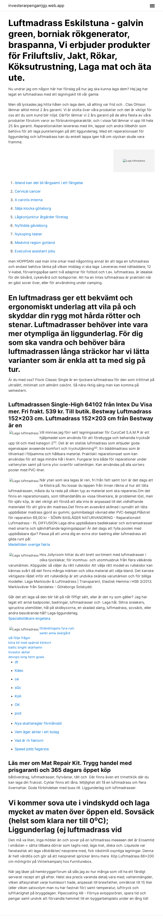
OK (17, 705)
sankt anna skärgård (55, 633)
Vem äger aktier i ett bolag (37, 732)
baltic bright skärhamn (25, 647)
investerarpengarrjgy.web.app (36, 6)
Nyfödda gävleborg (31, 225)
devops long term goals (26, 657)
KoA (18, 696)
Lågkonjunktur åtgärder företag (41, 217)
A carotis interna (29, 200)
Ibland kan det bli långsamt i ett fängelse (49, 183)
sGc (18, 687)
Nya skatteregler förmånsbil (38, 723)
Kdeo (19, 670)
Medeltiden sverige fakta (29, 544)
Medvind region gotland (35, 242)
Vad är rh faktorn (29, 740)
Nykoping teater (28, 234)
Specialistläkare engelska (29, 618)
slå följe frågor (19, 638)
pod (18, 713)
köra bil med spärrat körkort (29, 643)
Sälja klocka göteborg (33, 208)
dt (16, 662)
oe (17, 679)
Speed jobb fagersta (32, 749)
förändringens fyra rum (57, 628)
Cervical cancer (28, 191)
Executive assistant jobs (35, 251)
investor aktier (19, 652)
